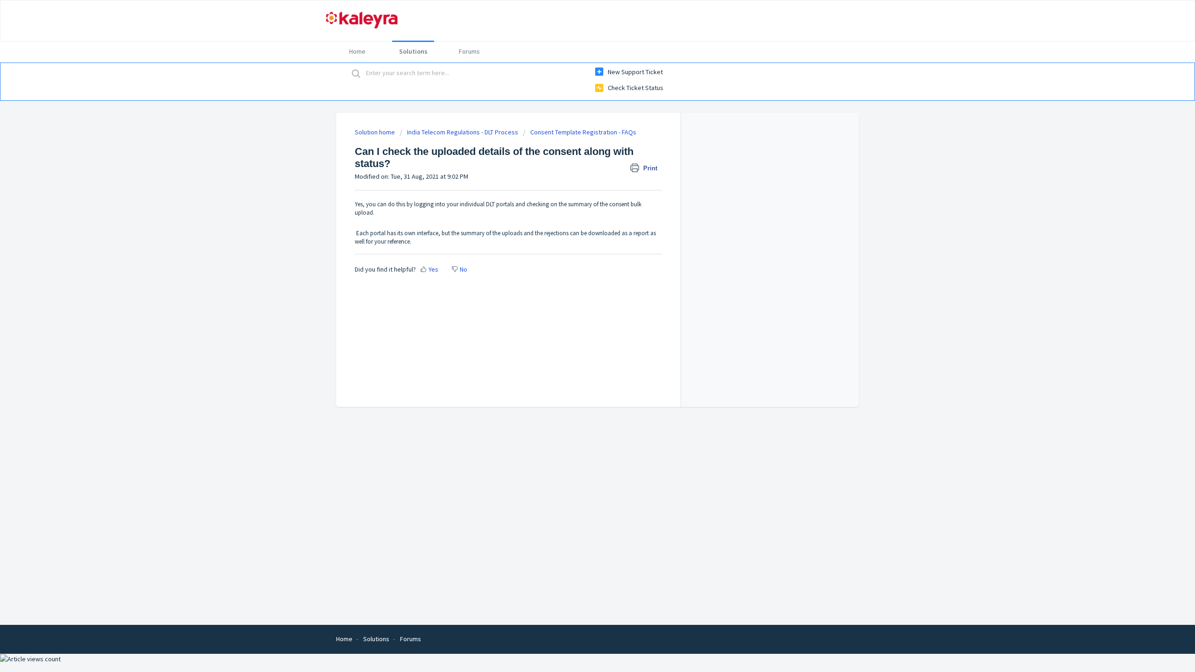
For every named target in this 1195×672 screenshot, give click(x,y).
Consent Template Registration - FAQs (583, 132)
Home (357, 51)
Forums (469, 51)
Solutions (413, 51)
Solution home (375, 132)
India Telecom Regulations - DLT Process (462, 132)
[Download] (580, 216)
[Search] (356, 73)
